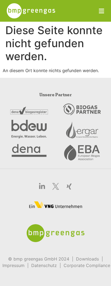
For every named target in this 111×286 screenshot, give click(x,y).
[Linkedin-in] (42, 186)
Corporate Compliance (87, 265)
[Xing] (69, 186)
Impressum (13, 265)
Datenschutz (44, 265)
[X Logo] (55, 186)
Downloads (87, 259)
